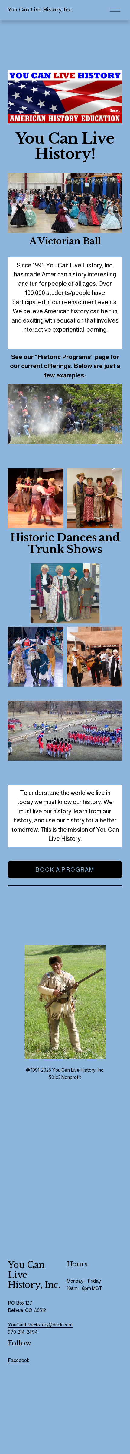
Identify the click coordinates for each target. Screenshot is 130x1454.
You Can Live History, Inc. (40, 10)
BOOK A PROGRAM (65, 869)
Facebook (18, 1360)
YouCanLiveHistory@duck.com (40, 1324)
